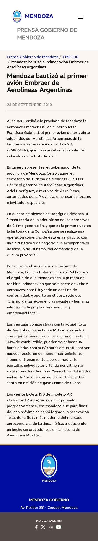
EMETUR (71, 56)
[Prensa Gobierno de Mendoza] (49, 16)
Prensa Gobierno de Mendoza (32, 56)
